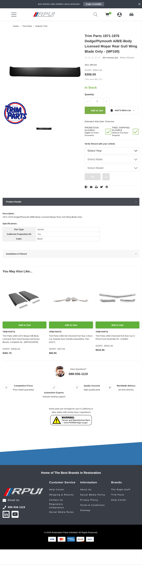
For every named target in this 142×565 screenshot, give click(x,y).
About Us (86, 489)
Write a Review (127, 57)
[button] (131, 14)
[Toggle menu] (13, 14)
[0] (107, 14)
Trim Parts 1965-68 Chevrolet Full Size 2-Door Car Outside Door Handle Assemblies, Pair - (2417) (70, 339)
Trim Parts (117, 495)
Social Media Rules (61, 512)
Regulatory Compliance (56, 506)
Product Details (13, 202)
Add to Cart (25, 325)
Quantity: (89, 94)
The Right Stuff (120, 489)
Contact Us (56, 500)
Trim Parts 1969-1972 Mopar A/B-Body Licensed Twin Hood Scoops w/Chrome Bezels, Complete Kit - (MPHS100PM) (21, 339)
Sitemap (85, 510)
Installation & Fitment (16, 254)
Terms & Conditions (92, 505)
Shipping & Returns (61, 495)
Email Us (14, 500)
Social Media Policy (92, 495)
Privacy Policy (89, 500)
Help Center (56, 489)
